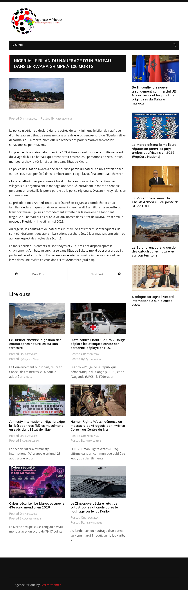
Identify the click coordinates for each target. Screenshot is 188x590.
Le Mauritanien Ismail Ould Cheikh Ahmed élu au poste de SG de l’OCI (155, 202)
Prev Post (38, 274)
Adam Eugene (31, 440)
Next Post (97, 274)
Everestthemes (50, 585)
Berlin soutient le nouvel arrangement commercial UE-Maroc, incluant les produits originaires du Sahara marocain (154, 95)
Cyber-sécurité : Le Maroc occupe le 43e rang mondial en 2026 (36, 505)
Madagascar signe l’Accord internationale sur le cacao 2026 (153, 301)
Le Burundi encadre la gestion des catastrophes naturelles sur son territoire (35, 344)
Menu (18, 45)
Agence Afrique (64, 118)
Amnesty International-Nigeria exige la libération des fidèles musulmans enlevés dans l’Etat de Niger (37, 425)
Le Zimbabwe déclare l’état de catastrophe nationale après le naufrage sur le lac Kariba (94, 507)
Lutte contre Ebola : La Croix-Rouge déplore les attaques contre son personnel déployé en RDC (98, 344)
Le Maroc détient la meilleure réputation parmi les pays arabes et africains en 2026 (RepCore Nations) (154, 150)
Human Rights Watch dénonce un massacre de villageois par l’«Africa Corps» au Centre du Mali (97, 425)
